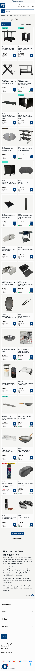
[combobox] (19, 11)
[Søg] (3, 11)
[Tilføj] (14, 55)
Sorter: (23, 24)
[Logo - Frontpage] (8, 5)
